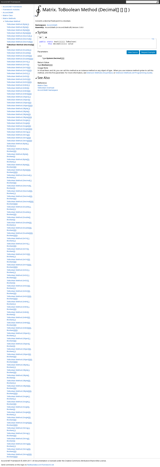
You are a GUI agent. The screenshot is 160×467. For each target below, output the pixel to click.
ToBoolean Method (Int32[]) (18, 76)
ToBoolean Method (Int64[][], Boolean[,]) (18, 318)
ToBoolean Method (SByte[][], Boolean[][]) (19, 387)
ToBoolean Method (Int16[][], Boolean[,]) (18, 255)
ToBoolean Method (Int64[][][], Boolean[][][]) (19, 329)
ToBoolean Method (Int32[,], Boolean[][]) (18, 276)
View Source (133, 52)
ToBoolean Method (12, 21)
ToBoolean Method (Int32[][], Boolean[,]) (18, 287)
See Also (43, 78)
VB (46, 37)
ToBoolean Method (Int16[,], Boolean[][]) (18, 244)
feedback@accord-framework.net (40, 464)
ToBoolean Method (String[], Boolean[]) (18, 439)
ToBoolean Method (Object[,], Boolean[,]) (19, 334)
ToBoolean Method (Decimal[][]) (20, 41)
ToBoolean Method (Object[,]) (19, 97)
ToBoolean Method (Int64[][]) (18, 91)
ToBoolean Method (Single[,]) (18, 120)
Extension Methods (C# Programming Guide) (134, 73)
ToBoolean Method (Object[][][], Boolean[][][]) (19, 360)
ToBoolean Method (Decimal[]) (19, 39)
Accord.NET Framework (12, 6)
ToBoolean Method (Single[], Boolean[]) (18, 408)
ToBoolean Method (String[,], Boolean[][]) (18, 434)
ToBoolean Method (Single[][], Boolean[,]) (19, 413)
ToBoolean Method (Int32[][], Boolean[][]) (18, 292)
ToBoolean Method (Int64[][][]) (19, 94)
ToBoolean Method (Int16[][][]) (19, 70)
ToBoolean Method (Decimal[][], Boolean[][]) (20, 197)
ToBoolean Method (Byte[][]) (18, 30)
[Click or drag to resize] (34, 16)
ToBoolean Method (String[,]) (18, 132)
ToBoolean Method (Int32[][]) (18, 79)
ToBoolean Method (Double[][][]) (20, 58)
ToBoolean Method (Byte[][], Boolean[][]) (18, 165)
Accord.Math (8, 12)
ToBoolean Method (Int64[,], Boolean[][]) (18, 308)
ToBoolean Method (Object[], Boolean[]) (18, 344)
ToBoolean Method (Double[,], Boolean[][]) (19, 213)
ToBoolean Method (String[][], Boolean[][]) (19, 450)
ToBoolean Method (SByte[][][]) (19, 117)
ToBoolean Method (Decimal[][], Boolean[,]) (20, 192)
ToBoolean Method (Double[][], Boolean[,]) (19, 223)
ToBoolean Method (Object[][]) (19, 102)
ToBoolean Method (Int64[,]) (18, 85)
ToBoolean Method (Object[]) (18, 99)
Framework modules (11, 9)
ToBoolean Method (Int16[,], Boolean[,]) (18, 239)
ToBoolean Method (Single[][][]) (19, 129)
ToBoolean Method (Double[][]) (19, 56)
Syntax (42, 32)
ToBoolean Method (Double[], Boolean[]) (19, 218)
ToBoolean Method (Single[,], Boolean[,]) (18, 397)
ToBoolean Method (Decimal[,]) (19, 36)
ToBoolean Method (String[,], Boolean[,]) (18, 429)
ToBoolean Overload (46, 87)
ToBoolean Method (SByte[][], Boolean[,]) (19, 381)
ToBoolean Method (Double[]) (19, 53)
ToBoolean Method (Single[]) (18, 123)
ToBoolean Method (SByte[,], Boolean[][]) (18, 371)
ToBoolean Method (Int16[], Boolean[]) (18, 250)
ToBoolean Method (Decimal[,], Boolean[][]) (19, 181)
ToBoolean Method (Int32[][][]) (19, 82)
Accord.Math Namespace (48, 90)
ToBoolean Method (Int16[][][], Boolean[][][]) (19, 265)
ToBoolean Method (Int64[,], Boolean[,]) (18, 302)
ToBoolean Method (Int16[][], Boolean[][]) (18, 260)
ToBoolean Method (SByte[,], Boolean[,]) (18, 366)
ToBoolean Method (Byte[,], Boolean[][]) (18, 150)
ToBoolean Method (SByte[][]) (19, 114)
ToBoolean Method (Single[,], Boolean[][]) (18, 402)
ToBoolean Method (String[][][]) (19, 140)
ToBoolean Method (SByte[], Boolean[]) (18, 376)
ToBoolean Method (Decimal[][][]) (20, 45)
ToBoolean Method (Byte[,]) (18, 24)
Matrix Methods (9, 18)
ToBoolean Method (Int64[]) (18, 88)
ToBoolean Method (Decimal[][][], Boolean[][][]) (20, 202)
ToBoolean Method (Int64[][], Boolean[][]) (18, 323)
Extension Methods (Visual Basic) (100, 73)
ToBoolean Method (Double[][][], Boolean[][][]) (20, 234)
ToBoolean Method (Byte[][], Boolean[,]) (18, 160)
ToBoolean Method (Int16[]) (18, 64)
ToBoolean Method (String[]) (18, 135)
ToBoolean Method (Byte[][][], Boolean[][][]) (19, 171)
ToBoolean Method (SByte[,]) (18, 108)
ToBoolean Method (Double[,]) (19, 50)
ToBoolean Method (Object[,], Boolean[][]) (19, 339)
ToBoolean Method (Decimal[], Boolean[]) (19, 186)
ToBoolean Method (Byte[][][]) (19, 33)
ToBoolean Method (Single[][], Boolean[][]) (19, 418)
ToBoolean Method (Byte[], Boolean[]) (17, 155)
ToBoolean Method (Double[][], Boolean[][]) (19, 229)
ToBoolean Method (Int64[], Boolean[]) (18, 313)
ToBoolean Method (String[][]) (19, 137)
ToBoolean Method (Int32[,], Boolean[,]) (18, 271)
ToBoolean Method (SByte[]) (18, 111)
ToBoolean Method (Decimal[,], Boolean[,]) (19, 176)
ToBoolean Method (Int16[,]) (18, 61)
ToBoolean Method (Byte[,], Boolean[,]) (18, 144)
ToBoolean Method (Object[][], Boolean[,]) (19, 350)
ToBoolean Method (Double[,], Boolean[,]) (19, 208)
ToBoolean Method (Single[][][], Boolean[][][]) (19, 423)
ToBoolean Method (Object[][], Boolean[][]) (19, 355)
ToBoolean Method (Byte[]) (18, 27)
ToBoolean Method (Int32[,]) (18, 73)
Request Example (148, 52)
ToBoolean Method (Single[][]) (19, 126)
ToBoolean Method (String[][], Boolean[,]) (19, 445)
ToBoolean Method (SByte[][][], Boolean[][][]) (19, 392)
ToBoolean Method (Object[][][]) (20, 105)
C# (40, 38)
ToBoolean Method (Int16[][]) (18, 67)
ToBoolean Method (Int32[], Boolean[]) (18, 281)
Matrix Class (8, 15)
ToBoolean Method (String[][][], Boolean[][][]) (19, 455)
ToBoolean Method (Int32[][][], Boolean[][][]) (19, 297)
